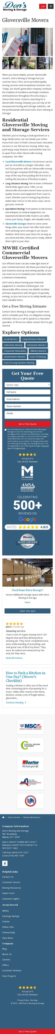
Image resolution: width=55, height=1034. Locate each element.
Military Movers (38, 350)
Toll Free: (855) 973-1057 (15, 852)
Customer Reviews (11, 970)
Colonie (6, 921)
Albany (5, 910)
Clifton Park (8, 926)
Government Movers (14, 356)
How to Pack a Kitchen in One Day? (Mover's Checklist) (25, 677)
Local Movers (11, 339)
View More (7, 937)
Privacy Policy (19, 448)
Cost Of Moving (38, 356)
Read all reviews (14, 657)
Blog (4, 948)
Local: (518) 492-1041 (13, 855)
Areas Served (10, 905)
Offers (5, 965)
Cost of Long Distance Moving (19, 362)
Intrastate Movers (36, 344)
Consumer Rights (11, 898)
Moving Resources (11, 887)
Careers (6, 959)
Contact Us (7, 876)
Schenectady (8, 932)
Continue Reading (14, 702)
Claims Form (8, 893)
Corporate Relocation (15, 350)
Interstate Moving (13, 344)
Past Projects (9, 975)
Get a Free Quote (28, 1031)
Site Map (34, 1000)
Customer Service (11, 882)
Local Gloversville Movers (18, 161)
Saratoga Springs (10, 916)
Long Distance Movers (33, 339)
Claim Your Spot (27, 610)
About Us (7, 954)
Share (27, 602)
